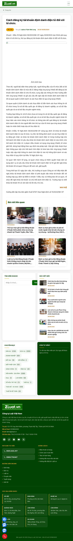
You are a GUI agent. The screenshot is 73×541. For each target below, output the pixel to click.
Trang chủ (8, 10)
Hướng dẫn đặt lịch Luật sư (48, 461)
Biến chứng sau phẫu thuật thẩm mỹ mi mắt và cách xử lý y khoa (58, 322)
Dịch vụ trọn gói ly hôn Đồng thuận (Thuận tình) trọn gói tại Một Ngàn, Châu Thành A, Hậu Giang (52, 261)
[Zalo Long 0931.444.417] (4, 525)
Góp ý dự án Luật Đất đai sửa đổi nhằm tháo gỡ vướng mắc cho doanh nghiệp (58, 332)
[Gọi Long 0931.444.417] (4, 536)
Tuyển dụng (7, 479)
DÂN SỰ (11, 351)
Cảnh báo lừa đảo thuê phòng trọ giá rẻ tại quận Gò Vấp (57, 282)
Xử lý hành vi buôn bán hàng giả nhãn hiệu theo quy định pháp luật (58, 291)
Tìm (35, 283)
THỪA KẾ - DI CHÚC (14, 387)
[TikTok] (9, 439)
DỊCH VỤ (25, 351)
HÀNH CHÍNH (11, 369)
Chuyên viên (8, 476)
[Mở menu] (69, 4)
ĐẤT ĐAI (10, 360)
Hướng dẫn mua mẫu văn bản (48, 458)
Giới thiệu (7, 468)
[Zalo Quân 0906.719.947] (4, 530)
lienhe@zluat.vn (12, 432)
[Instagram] (14, 439)
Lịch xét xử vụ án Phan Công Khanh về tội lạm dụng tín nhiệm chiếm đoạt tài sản (58, 312)
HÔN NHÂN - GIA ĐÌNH (15, 373)
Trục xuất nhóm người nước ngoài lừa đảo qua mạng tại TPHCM (57, 301)
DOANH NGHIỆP (13, 355)
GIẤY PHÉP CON (13, 364)
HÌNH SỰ (25, 369)
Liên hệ (6, 482)
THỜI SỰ (27, 382)
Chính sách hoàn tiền (46, 453)
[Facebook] (4, 439)
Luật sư (6, 473)
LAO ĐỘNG (21, 378)
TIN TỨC (10, 29)
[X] (23, 439)
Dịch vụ (6, 470)
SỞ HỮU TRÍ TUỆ (12, 382)
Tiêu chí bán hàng (45, 455)
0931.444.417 (11, 451)
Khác (9, 378)
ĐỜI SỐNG (22, 360)
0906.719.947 (11, 457)
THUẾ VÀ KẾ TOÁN (13, 391)
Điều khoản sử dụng (45, 450)
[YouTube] (19, 439)
